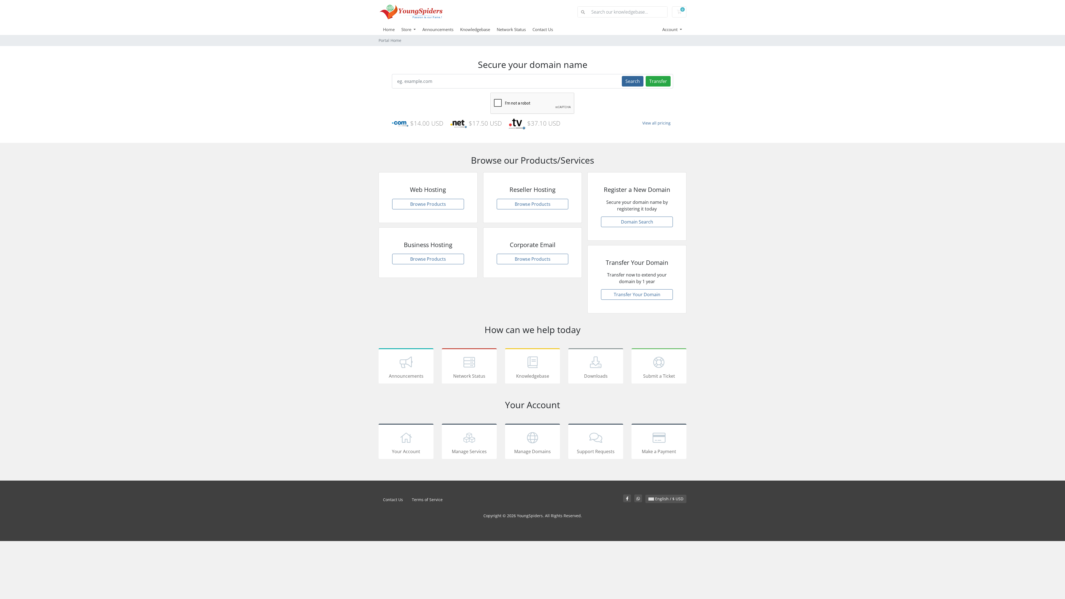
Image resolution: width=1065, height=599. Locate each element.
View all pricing (656, 123)
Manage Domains (532, 451)
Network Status (511, 29)
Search (632, 81)
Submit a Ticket (659, 376)
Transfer (658, 81)
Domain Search (637, 222)
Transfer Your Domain (637, 294)
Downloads (596, 376)
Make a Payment (659, 451)
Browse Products (428, 204)
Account (670, 29)
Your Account (406, 451)
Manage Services (469, 451)
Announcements (437, 29)
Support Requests (596, 451)
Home (389, 29)
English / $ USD (668, 498)
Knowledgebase (475, 29)
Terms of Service (427, 499)
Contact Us (542, 29)
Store (406, 29)
